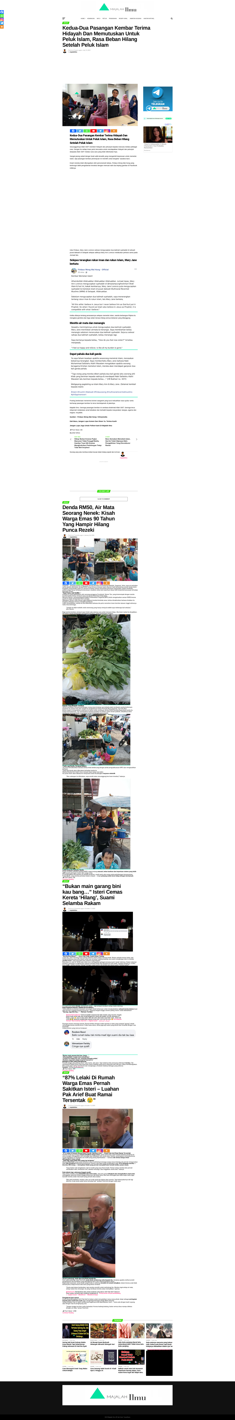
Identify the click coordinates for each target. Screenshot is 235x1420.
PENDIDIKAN (113, 18)
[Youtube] (93, 130)
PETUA (105, 18)
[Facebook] (73, 130)
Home (83, 18)
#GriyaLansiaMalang (114, 1293)
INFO (98, 18)
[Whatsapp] (87, 130)
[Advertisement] (117, 70)
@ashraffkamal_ (78, 1067)
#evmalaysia (117, 1019)
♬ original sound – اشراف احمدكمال (98, 1021)
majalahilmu (73, 52)
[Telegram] (100, 130)
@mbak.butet (70, 1292)
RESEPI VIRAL (123, 18)
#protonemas (76, 1021)
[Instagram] (107, 130)
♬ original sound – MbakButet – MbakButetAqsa (82, 1295)
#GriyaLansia (103, 1293)
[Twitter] (80, 130)
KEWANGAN (91, 18)
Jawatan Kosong (135, 18)
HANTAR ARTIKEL (149, 18)
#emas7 (68, 1021)
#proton (83, 1021)
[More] (114, 130)
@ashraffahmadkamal (73, 1015)
